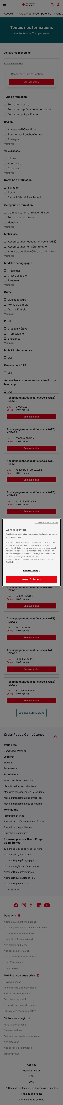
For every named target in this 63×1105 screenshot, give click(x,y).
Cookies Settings (31, 571)
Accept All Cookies (31, 579)
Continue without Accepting (46, 522)
